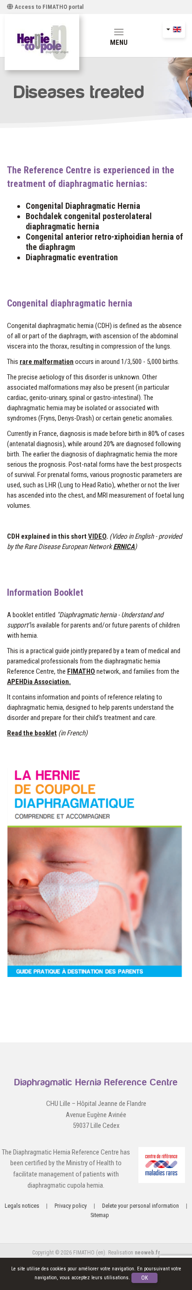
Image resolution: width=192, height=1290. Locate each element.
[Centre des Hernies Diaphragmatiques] (42, 42)
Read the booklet (32, 733)
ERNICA (124, 546)
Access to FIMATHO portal (48, 6)
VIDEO (97, 536)
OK (144, 1278)
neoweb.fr (147, 1252)
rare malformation (47, 361)
